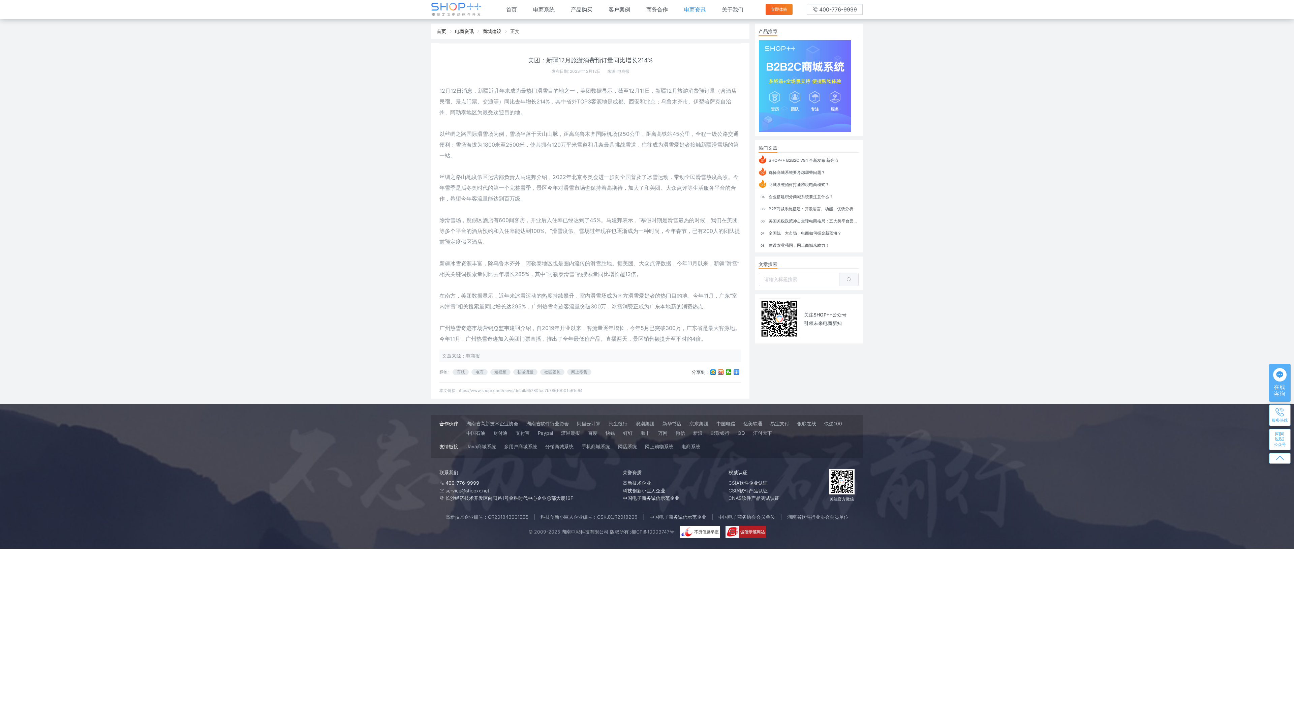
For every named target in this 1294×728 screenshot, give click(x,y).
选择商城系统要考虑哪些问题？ (793, 172)
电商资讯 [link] (464, 31)
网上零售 (579, 371)
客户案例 (619, 9)
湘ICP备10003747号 (652, 532)
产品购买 (581, 9)
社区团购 (552, 371)
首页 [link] (441, 31)
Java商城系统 (481, 446)
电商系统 (544, 9)
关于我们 (732, 9)
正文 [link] (515, 31)
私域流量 (525, 371)
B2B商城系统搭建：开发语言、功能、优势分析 (807, 208)
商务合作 (657, 9)
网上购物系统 (659, 446)
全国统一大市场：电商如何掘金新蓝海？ (801, 233)
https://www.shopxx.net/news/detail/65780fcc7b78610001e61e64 (520, 390)
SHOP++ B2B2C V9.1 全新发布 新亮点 (800, 160)
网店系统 (627, 446)
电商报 (623, 71)
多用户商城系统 (520, 446)
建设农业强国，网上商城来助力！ (795, 245)
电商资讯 (695, 9)
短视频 (500, 371)
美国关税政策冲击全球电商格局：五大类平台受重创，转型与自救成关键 (810, 220)
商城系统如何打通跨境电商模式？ (795, 184)
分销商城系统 (559, 446)
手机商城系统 (596, 446)
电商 (479, 371)
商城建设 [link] (492, 31)
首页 (511, 9)
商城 (461, 371)
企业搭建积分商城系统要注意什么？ (797, 196)
